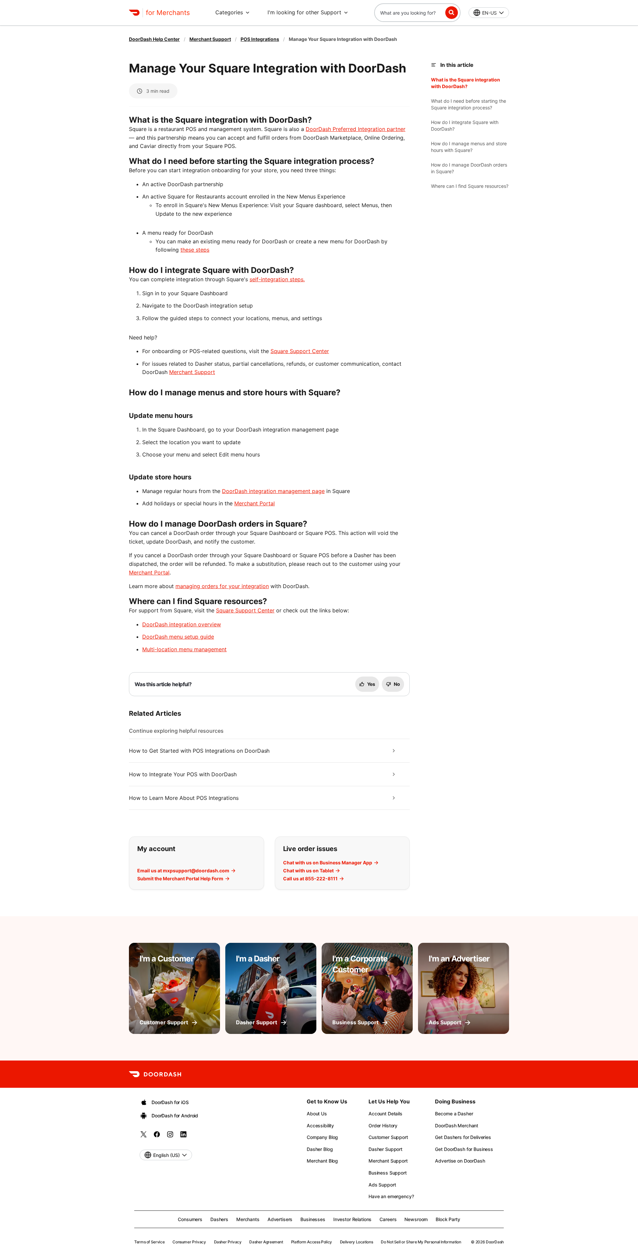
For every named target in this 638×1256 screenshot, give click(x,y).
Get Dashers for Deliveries (463, 1137)
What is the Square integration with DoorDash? (465, 83)
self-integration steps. (277, 279)
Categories (229, 12)
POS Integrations (260, 39)
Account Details (385, 1113)
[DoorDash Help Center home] (134, 13)
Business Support (388, 1173)
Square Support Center (299, 351)
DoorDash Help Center (154, 39)
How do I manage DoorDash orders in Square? (469, 168)
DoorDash (495, 1241)
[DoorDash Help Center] (155, 1074)
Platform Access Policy (311, 1241)
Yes (371, 684)
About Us (317, 1113)
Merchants (248, 1219)
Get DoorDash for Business (464, 1149)
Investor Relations (352, 1219)
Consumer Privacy (189, 1241)
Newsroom (416, 1219)
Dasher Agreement (266, 1241)
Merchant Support (210, 39)
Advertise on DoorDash (460, 1161)
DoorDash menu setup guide (178, 636)
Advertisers (279, 1219)
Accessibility (320, 1125)
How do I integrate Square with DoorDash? (464, 125)
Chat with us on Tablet (308, 870)
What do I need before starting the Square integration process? (468, 104)
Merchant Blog (322, 1161)
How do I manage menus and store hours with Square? (469, 147)
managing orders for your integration (222, 586)
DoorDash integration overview (181, 624)
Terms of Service (149, 1241)
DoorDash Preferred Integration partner (355, 129)
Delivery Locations (356, 1241)
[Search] (451, 12)
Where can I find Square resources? (469, 186)
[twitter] (144, 1136)
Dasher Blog (320, 1149)
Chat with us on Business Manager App (327, 862)
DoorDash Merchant (456, 1125)
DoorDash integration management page (273, 491)
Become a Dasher (454, 1113)
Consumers (190, 1219)
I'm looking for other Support (304, 12)
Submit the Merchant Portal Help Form (180, 878)
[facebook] (157, 1136)
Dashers (219, 1219)
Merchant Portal (254, 503)
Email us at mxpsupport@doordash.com (183, 870)
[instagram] (170, 1136)
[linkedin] (183, 1136)
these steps (194, 249)
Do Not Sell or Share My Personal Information (421, 1241)
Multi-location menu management (184, 649)
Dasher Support (385, 1149)
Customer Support (388, 1137)
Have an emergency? (391, 1196)
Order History (383, 1125)
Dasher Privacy (228, 1241)
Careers (387, 1219)
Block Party (448, 1219)
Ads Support (382, 1185)
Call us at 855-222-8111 (310, 878)
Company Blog (322, 1137)
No (397, 684)
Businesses (312, 1219)
